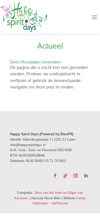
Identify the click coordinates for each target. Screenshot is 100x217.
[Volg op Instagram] (76, 175)
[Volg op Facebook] (55, 175)
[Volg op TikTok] (65, 175)
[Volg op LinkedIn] (86, 175)
